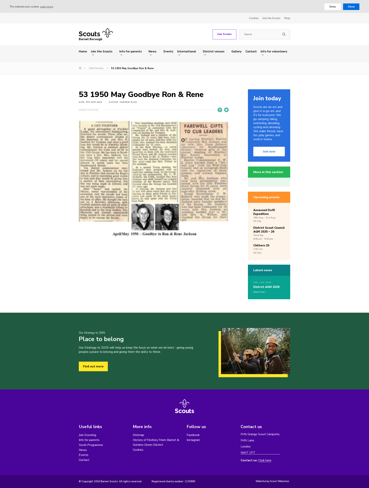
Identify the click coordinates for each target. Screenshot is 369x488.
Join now (269, 151)
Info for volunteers (274, 51)
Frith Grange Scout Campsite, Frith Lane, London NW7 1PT (260, 443)
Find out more (93, 366)
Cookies (254, 18)
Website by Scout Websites (272, 481)
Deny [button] (332, 6)
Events (168, 51)
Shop (287, 18)
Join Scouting (87, 435)
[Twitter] (226, 110)
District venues (213, 51)
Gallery (236, 51)
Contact (251, 51)
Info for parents (130, 51)
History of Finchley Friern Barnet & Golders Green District (156, 442)
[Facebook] (220, 110)
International (186, 51)
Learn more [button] (46, 6)
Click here (264, 460)
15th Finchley (96, 68)
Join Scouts (224, 34)
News (152, 51)
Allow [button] (351, 6)
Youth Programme (91, 445)
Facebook (193, 435)
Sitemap (138, 435)
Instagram (193, 440)
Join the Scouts (271, 18)
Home (83, 51)
